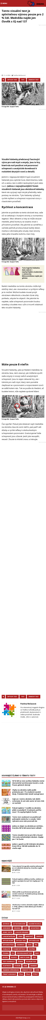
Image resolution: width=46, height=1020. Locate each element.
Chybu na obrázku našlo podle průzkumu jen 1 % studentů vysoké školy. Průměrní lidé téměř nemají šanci (28, 792)
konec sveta (7, 932)
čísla (21, 974)
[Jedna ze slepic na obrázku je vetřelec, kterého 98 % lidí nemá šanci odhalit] (6, 828)
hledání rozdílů (34, 924)
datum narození (19, 924)
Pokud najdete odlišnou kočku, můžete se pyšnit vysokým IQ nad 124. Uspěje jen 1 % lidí (28, 881)
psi (13, 953)
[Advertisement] (23, 49)
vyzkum (17, 966)
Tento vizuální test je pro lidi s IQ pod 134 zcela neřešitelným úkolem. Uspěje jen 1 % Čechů (27, 837)
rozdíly (14, 957)
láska (20, 936)
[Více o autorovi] (32, 717)
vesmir (20, 962)
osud (30, 945)
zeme (25, 966)
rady (37, 953)
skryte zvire (25, 957)
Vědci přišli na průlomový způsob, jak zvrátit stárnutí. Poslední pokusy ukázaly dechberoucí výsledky (27, 894)
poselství (6, 949)
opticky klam (8, 941)
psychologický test (24, 953)
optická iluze (34, 941)
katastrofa (35, 928)
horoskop (7, 928)
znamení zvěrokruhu (11, 970)
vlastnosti (7, 966)
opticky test (12, 80)
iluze (25, 928)
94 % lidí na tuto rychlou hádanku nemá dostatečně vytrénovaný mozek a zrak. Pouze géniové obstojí (28, 783)
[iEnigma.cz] (36, 3)
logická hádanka (21, 932)
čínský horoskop (9, 974)
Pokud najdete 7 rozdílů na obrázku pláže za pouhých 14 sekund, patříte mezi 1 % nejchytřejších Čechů (26, 810)
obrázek (39, 936)
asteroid (6, 924)
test (22, 80)
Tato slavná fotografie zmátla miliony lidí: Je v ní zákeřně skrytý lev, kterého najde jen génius (28, 868)
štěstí (35, 974)
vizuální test (31, 962)
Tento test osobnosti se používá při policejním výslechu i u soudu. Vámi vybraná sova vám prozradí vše (26, 819)
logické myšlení (9, 936)
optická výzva (8, 945)
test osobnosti (9, 962)
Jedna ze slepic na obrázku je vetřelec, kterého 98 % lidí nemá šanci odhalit (27, 827)
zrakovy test (33, 80)
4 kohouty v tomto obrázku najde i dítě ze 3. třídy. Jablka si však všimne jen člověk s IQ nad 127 (28, 907)
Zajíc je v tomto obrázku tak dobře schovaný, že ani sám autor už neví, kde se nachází (28, 801)
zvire (37, 970)
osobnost (21, 945)
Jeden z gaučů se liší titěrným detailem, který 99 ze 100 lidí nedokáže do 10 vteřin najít (28, 846)
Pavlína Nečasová (19, 75)
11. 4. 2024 (6, 75)
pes (36, 945)
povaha (5, 953)
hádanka (17, 928)
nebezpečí (29, 936)
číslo (28, 974)
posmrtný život (19, 949)
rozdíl (5, 957)
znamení (33, 966)
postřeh (32, 949)
